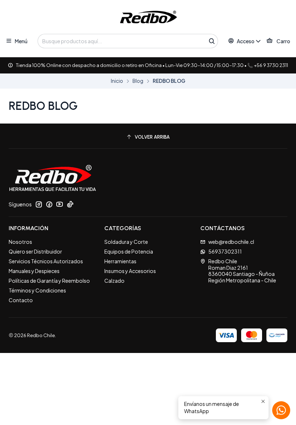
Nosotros (20, 241)
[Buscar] (212, 41)
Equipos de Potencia (128, 251)
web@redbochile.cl (231, 241)
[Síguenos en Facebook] (49, 204)
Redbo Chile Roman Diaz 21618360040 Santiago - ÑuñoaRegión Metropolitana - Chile (242, 270)
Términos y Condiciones (37, 290)
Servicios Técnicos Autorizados (46, 261)
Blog (137, 81)
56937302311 (225, 251)
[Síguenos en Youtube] (59, 204)
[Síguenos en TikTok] (70, 204)
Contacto (21, 300)
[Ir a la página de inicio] (148, 18)
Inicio (117, 81)
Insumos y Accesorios (130, 271)
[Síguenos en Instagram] (38, 204)
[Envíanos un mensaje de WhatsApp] (281, 410)
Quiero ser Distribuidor (35, 251)
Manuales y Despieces (34, 271)
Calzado (114, 280)
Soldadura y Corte (126, 241)
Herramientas (120, 261)
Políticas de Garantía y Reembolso (49, 280)
